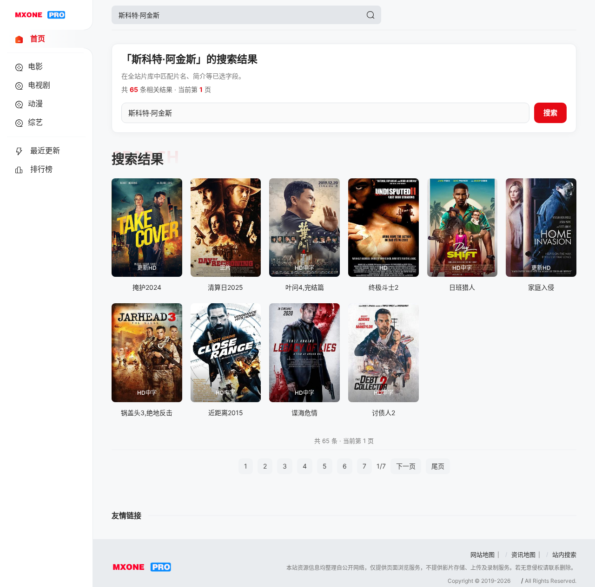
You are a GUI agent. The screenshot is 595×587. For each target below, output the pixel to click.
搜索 (550, 112)
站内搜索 (564, 554)
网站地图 (482, 554)
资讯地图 (523, 554)
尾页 (437, 466)
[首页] (40, 14)
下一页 (406, 466)
